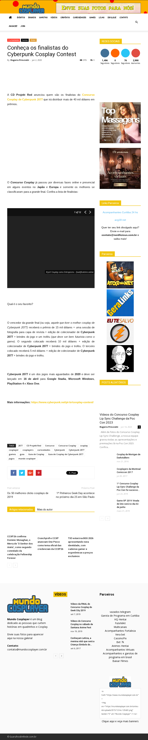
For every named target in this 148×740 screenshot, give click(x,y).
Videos (54, 17)
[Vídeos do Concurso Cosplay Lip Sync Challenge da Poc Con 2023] (120, 400)
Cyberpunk (59, 450)
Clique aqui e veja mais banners (120, 721)
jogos (11, 458)
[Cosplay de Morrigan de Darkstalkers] (107, 458)
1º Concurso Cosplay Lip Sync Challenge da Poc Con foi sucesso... (128, 486)
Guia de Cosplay (36, 454)
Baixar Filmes (120, 661)
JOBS (23, 26)
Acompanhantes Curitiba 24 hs (120, 212)
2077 (20, 445)
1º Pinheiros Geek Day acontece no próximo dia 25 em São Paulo (75, 495)
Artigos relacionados (21, 509)
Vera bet (120, 634)
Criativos (65, 17)
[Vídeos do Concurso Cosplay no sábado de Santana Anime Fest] (60, 624)
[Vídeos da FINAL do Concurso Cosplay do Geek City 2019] (60, 607)
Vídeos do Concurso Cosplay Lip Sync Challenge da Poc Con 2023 (119, 418)
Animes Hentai (120, 646)
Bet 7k (120, 642)
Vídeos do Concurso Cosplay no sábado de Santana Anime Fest (82, 624)
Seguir (105, 50)
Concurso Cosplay (67, 445)
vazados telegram (120, 612)
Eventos (21, 17)
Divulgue (112, 17)
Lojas (101, 17)
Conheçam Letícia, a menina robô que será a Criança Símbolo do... (82, 641)
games (12, 454)
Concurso (50, 445)
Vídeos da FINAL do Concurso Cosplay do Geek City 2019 (81, 607)
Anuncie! (13, 26)
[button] (136, 22)
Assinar (135, 50)
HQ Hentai (120, 619)
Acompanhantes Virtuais (120, 649)
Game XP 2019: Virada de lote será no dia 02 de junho (128, 503)
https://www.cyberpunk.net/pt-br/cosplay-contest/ (62, 402)
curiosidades (43, 450)
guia (22, 454)
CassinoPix (120, 638)
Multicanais (120, 627)
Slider (33, 40)
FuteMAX (120, 623)
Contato (123, 17)
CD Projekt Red (34, 445)
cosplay (84, 445)
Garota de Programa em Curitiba (120, 615)
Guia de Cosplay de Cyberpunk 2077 (65, 454)
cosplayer (14, 450)
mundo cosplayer (27, 458)
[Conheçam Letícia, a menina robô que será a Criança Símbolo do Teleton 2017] (60, 642)
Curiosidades (79, 17)
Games (92, 17)
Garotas (43, 17)
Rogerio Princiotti (19, 60)
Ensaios (32, 17)
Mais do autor (45, 509)
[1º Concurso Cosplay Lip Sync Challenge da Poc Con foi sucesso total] (107, 487)
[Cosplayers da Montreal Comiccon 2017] (107, 472)
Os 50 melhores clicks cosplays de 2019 (27, 495)
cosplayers (28, 450)
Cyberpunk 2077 (76, 450)
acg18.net (120, 219)
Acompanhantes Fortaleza (120, 630)
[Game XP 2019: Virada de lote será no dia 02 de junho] (107, 504)
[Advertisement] (73, 73)
